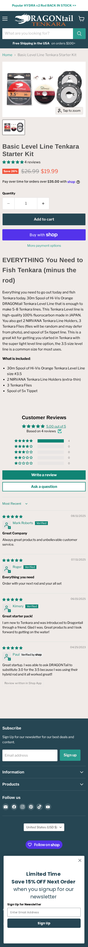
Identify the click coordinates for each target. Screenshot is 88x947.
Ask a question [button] (44, 486)
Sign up (70, 755)
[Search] (79, 33)
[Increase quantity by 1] (43, 203)
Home (7, 55)
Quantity (8, 193)
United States (41, 827)
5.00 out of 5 (56, 426)
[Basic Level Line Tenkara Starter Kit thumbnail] (14, 127)
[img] (12, 516)
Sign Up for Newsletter (24, 904)
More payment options (44, 245)
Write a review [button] (44, 475)
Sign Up (44, 923)
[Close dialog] (80, 860)
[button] (13, 162)
